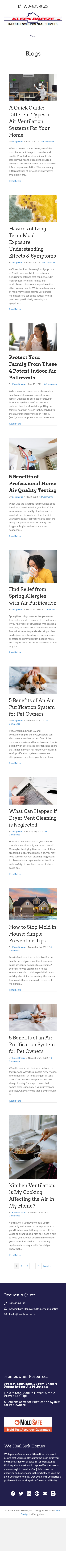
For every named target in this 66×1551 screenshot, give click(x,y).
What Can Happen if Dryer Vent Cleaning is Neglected (33, 818)
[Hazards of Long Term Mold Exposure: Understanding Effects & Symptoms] (33, 208)
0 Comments (47, 141)
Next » (47, 1266)
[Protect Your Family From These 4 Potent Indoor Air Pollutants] (33, 336)
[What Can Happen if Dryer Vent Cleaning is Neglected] (33, 790)
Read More (15, 180)
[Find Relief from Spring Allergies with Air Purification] (33, 566)
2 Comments (47, 496)
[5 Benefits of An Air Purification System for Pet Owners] (33, 679)
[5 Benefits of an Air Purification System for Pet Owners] (33, 1017)
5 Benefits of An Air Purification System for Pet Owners (32, 707)
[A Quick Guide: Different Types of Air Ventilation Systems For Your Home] (33, 87)
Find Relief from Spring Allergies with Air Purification (33, 596)
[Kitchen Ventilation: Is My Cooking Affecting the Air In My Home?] (33, 1146)
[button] (13, 1493)
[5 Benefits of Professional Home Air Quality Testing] (33, 453)
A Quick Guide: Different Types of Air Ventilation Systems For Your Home (30, 121)
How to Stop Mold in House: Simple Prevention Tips (32, 934)
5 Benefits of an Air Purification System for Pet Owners (32, 1044)
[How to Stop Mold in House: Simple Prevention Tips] (33, 903)
